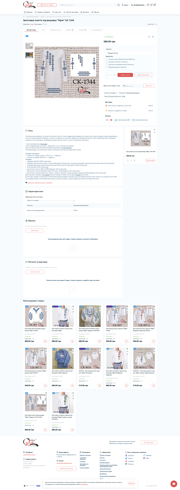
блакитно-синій (40, 182)
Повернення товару (106, 471)
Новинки (30, 12)
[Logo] (29, 5)
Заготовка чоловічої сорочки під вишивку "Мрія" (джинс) (62, 372)
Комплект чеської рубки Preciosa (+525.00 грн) (121, 64)
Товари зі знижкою (43, 12)
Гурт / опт (58, 12)
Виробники (103, 473)
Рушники (83, 461)
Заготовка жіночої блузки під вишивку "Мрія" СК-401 (35, 329)
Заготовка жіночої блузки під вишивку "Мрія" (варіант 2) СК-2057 (89, 329)
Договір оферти (105, 462)
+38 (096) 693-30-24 (29, 454)
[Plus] (114, 74)
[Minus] (107, 74)
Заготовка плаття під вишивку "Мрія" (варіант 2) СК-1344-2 (34, 416)
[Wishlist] (46, 309)
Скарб (32, 24)
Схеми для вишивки (83, 458)
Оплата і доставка (72, 12)
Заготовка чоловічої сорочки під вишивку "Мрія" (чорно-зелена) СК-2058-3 (62, 417)
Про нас (96, 12)
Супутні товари (84, 467)
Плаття (42, 16)
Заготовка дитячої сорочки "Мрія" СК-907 (117, 329)
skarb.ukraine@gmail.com (64, 463)
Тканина (109, 49)
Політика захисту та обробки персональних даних (108, 465)
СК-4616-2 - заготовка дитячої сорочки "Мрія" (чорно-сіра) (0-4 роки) (144, 372)
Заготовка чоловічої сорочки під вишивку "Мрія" (62, 329)
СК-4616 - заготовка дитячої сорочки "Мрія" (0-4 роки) (89, 372)
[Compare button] (152, 36)
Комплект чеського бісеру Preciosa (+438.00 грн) (122, 59)
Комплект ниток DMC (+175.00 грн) (118, 61)
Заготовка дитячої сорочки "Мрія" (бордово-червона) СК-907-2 (144, 329)
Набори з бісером (85, 455)
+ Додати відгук (34, 230)
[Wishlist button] (149, 36)
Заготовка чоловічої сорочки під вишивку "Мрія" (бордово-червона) (116, 373)
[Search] (119, 5)
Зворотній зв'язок (105, 469)
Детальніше (84, 484)
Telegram (148, 455)
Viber (147, 458)
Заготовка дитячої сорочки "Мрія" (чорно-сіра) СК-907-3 (35, 372)
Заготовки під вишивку (32, 16)
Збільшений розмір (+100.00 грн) (117, 67)
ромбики (49, 182)
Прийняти (131, 483)
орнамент (30, 182)
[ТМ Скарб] (56, 442)
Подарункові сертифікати (108, 476)
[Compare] (46, 311)
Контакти (86, 12)
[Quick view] (46, 306)
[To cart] (45, 341)
